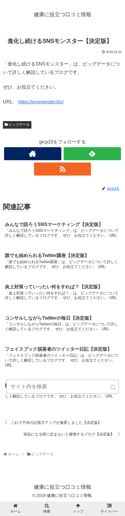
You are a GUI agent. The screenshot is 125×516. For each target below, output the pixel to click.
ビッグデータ (19, 125)
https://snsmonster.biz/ (41, 101)
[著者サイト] (32, 153)
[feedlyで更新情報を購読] (92, 153)
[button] (113, 387)
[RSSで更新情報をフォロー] (62, 169)
